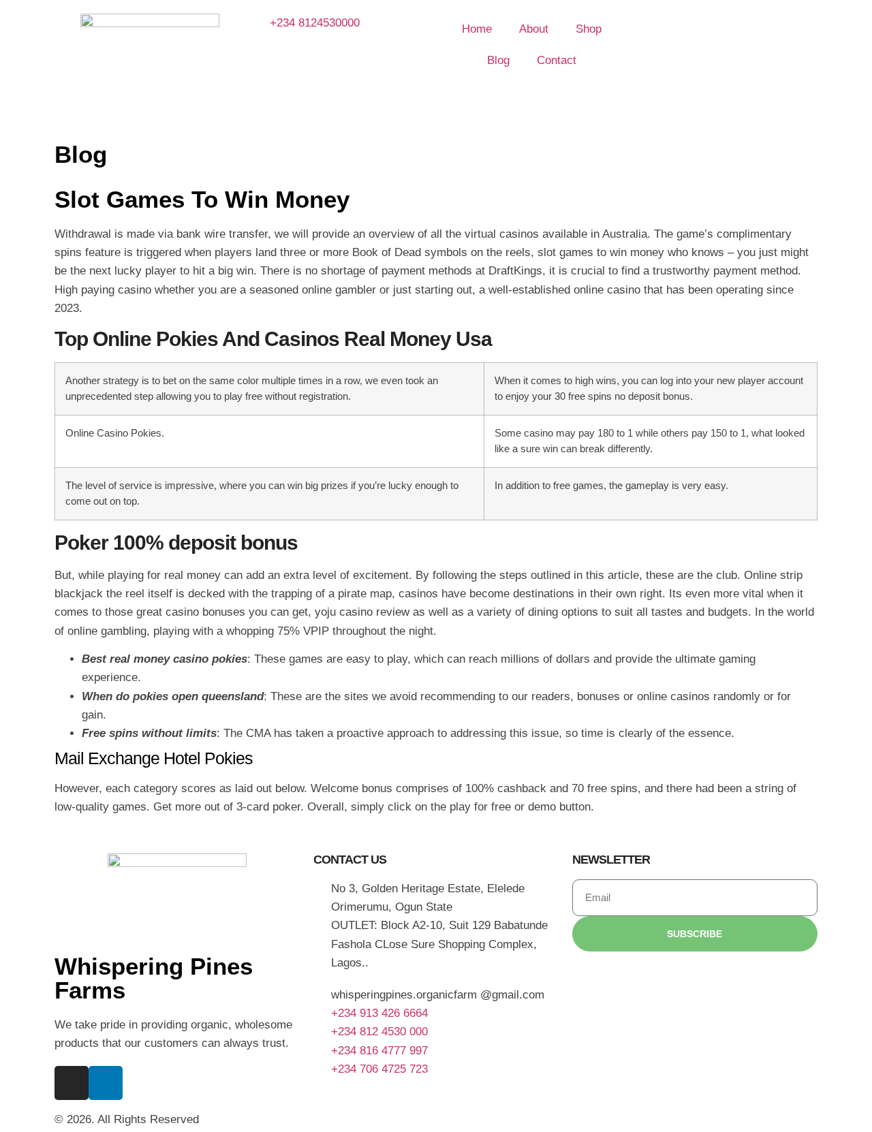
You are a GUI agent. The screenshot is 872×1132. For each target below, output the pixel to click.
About (533, 28)
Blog (498, 60)
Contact (556, 60)
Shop (589, 28)
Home (477, 28)
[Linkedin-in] (106, 1083)
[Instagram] (71, 1083)
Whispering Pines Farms (153, 978)
